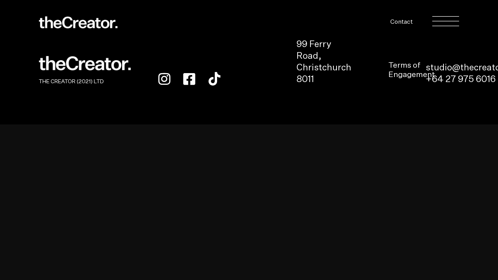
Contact (401, 22)
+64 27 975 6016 (461, 79)
